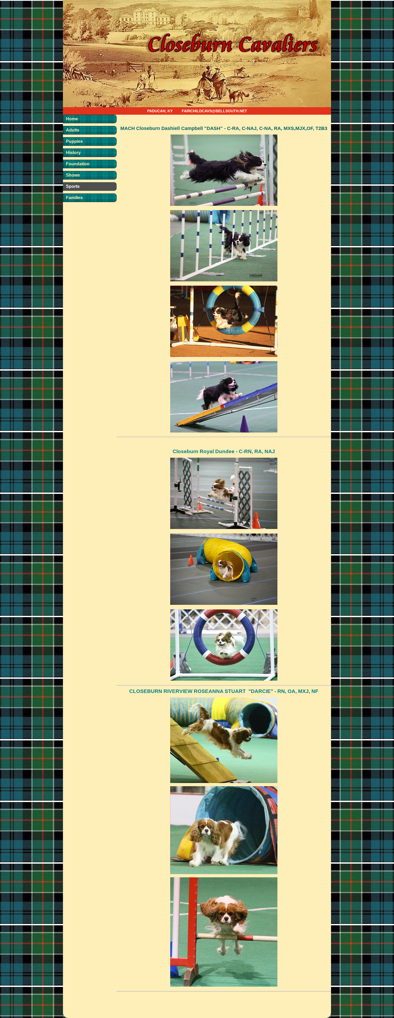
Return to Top (379, 1004)
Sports (73, 186)
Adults (72, 130)
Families (74, 197)
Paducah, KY (160, 111)
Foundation (78, 164)
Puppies (74, 141)
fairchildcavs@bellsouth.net (214, 111)
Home (72, 119)
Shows (73, 175)
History (73, 152)
